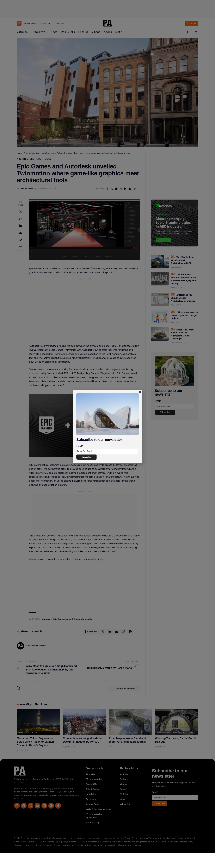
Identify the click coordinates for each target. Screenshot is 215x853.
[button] (140, 392)
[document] (107, 426)
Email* (79, 446)
